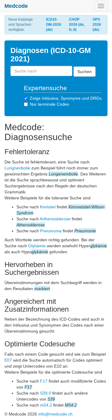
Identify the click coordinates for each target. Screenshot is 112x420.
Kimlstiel (48, 206)
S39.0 (45, 393)
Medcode (16, 6)
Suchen (84, 71)
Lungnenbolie (17, 168)
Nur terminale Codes (49, 104)
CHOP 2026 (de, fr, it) (77, 24)
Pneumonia (51, 230)
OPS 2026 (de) (97, 24)
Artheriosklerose (55, 218)
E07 (8, 360)
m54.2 (46, 405)
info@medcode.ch (55, 414)
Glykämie (37, 245)
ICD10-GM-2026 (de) (53, 24)
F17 (43, 381)
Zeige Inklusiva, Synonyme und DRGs (66, 98)
